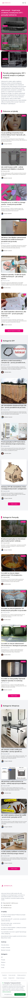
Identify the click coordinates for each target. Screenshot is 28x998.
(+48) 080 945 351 (7, 905)
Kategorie (4, 954)
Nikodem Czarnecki (8, 417)
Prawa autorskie (12, 975)
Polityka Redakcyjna (20, 978)
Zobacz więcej (14, 503)
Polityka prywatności (21, 975)
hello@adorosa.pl (7, 907)
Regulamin (4, 975)
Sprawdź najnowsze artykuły (14, 330)
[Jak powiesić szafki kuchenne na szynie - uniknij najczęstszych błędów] (14, 773)
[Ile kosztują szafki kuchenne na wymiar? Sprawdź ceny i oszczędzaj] (14, 59)
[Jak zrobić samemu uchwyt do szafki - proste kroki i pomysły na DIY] (14, 806)
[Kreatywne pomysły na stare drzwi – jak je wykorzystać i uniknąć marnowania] (14, 528)
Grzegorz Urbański (8, 498)
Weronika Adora (7, 372)
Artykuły (4, 911)
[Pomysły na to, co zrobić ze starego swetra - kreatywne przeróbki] (14, 192)
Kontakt (5, 978)
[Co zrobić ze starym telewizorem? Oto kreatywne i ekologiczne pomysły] (14, 633)
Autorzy (3, 942)
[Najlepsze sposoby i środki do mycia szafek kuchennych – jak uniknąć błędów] (14, 264)
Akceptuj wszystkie (20, 994)
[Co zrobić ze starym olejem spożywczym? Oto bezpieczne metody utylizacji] (14, 562)
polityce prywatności (6, 991)
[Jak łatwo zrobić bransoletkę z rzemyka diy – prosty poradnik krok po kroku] (14, 351)
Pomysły (3, 959)
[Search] (25, 2)
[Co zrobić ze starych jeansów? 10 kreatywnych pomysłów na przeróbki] (14, 598)
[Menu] (23, 2)
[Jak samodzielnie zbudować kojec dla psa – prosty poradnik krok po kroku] (14, 391)
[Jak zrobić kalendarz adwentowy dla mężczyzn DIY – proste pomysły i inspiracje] (14, 301)
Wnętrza (3, 962)
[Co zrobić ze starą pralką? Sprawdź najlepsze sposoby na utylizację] (14, 668)
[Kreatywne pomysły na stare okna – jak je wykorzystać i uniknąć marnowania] (14, 42)
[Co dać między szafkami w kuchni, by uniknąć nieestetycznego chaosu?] (14, 841)
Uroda (2, 967)
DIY (2, 957)
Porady (3, 965)
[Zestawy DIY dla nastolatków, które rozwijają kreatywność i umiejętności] (14, 472)
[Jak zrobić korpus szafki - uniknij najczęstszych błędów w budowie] (14, 156)
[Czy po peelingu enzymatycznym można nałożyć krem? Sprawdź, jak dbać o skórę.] (14, 122)
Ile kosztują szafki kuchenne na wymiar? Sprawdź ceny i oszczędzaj (12, 63)
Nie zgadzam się (8, 994)
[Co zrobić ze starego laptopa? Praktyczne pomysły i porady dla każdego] (14, 25)
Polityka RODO (11, 978)
